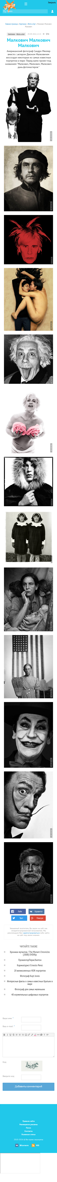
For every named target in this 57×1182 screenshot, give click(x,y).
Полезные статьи (28, 1135)
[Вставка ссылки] (28, 1034)
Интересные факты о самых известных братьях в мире (30, 983)
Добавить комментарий (28, 1086)
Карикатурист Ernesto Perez (30, 965)
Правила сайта (29, 1121)
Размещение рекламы (28, 1125)
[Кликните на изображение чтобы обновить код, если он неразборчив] (31, 1070)
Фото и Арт (20, 34)
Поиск (28, 1128)
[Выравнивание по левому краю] (16, 1034)
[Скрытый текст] (38, 1034)
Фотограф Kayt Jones (30, 976)
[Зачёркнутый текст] (13, 1034)
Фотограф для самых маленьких (30, 989)
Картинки (11, 34)
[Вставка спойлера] (47, 1034)
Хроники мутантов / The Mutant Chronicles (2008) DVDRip (30, 953)
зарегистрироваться (31, 933)
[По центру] (19, 1034)
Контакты (29, 1131)
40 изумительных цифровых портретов (29, 994)
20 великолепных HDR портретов (30, 970)
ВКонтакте (24, 1145)
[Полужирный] (4, 1034)
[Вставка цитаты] (41, 1034)
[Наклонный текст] (7, 1034)
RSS (37, 1145)
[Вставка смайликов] (25, 1034)
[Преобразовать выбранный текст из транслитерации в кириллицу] (44, 1034)
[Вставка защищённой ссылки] (32, 1034)
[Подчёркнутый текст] (10, 1034)
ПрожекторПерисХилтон (29, 960)
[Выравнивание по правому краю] (22, 1034)
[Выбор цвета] (35, 1034)
